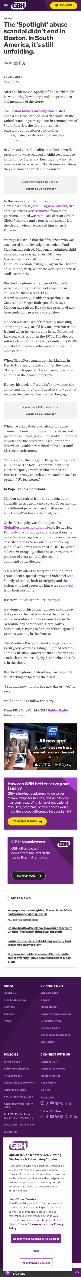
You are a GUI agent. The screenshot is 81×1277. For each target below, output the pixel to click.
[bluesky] (57, 1103)
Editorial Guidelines (16, 1068)
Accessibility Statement (19, 1082)
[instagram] (42, 1103)
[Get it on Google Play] (63, 764)
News (8, 18)
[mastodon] (61, 1116)
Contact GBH (49, 1061)
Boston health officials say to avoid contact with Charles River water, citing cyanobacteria (40, 930)
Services (9, 1007)
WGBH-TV (10, 1117)
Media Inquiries (50, 1075)
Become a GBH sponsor (40, 188)
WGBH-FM (27, 1124)
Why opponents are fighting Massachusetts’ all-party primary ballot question (40, 912)
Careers (9, 1014)
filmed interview (39, 375)
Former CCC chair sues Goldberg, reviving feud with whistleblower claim (39, 943)
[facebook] (66, 1103)
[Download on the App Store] (42, 764)
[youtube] (52, 1103)
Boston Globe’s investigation (32, 111)
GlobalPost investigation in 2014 (29, 527)
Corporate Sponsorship (55, 1014)
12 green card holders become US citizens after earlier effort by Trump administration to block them (39, 958)
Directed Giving (50, 1020)
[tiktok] (47, 1103)
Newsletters (48, 1082)
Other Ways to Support (55, 1034)
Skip (36, 1250)
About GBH (11, 993)
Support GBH (49, 993)
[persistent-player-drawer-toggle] (77, 1272)
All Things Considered (23, 920)
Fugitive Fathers (54, 206)
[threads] (61, 1103)
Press (7, 1020)
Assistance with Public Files (18, 1105)
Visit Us (45, 1089)
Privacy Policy (13, 1075)
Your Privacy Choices (36, 1262)
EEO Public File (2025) (18, 1096)
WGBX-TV (27, 1117)
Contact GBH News (52, 1068)
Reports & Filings (15, 1089)
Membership (48, 1007)
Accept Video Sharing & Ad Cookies (36, 1238)
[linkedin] (71, 1103)
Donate (66, 5)
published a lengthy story (52, 643)
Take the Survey (25, 821)
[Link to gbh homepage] (18, 5)
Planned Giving (50, 1028)
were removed (39, 211)
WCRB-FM (11, 1131)
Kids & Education (15, 1000)
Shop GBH (47, 1042)
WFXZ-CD (10, 1124)
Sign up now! (26, 875)
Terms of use (12, 1061)
